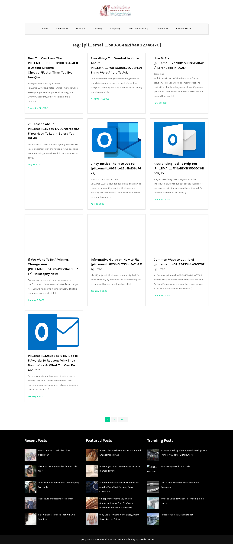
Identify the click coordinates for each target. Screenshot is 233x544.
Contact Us (182, 28)
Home (45, 28)
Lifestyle (80, 28)
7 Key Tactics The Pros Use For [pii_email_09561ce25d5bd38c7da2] (116, 168)
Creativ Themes (146, 539)
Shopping (115, 28)
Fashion (60, 28)
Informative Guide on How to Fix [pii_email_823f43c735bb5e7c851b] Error (116, 264)
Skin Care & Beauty (139, 28)
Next (123, 419)
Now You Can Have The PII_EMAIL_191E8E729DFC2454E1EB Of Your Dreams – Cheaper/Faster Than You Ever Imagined (53, 67)
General (161, 28)
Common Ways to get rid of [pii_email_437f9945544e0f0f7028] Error (179, 264)
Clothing (97, 28)
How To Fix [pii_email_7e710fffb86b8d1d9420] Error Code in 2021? (179, 63)
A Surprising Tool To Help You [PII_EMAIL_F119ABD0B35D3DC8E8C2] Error (179, 168)
